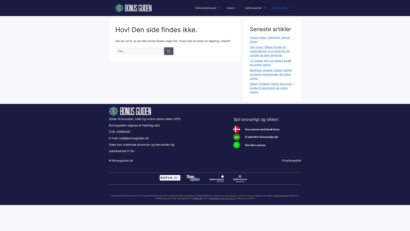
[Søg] (168, 51)
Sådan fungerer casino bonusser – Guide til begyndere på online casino (272, 88)
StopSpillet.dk (214, 198)
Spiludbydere (279, 7)
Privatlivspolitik (291, 160)
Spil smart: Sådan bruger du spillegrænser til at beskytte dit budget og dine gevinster (270, 51)
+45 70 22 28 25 (281, 196)
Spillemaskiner (253, 7)
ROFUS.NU (198, 198)
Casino (231, 7)
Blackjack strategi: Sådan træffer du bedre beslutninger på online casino (271, 74)
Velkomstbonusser (205, 7)
